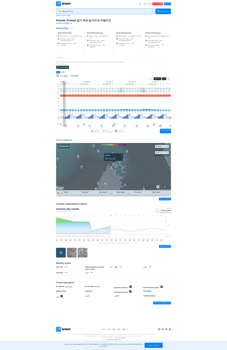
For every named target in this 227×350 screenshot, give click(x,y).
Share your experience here (162, 303)
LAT (59, 118)
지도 (140, 4)
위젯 (149, 4)
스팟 (144, 4)
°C (59, 95)
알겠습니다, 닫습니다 (153, 345)
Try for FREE (158, 4)
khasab (74, 75)
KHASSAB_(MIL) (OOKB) (67, 209)
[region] (113, 166)
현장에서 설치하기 (165, 131)
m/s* (58, 91)
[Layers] (143, 186)
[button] (72, 23)
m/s (65, 75)
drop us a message (120, 337)
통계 (63, 72)
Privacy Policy (110, 339)
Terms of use (117, 339)
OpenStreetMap (161, 189)
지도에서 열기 (164, 11)
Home (58, 15)
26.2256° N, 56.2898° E (63, 23)
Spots (63, 15)
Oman (69, 15)
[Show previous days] (61, 194)
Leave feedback (63, 67)
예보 (58, 72)
